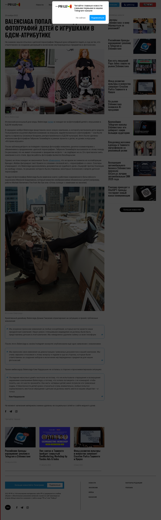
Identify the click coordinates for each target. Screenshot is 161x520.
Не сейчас (81, 17)
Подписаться (97, 17)
